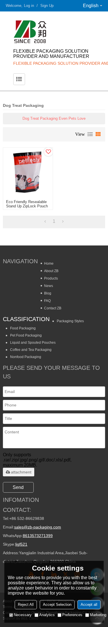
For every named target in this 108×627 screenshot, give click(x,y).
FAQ (47, 301)
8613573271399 (38, 535)
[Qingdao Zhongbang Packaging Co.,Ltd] (54, 31)
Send (18, 487)
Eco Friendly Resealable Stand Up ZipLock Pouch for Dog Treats (27, 206)
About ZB (51, 271)
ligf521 (21, 544)
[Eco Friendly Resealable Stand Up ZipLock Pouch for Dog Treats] (28, 172)
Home (49, 264)
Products (51, 278)
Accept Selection (57, 604)
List (90, 134)
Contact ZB (52, 308)
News (48, 286)
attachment (21, 472)
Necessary (23, 615)
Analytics (47, 615)
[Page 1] (45, 221)
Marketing (98, 615)
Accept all (89, 604)
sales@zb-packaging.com (37, 527)
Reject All (26, 604)
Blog (47, 293)
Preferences (72, 615)
